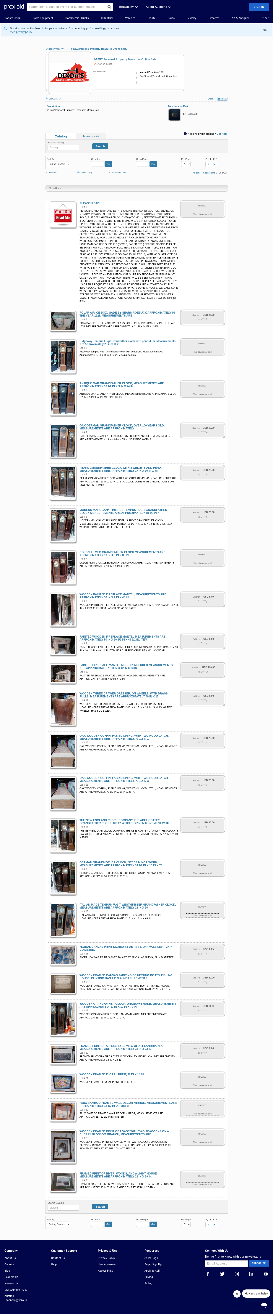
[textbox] (63, 147)
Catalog (61, 136)
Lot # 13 (83, 785)
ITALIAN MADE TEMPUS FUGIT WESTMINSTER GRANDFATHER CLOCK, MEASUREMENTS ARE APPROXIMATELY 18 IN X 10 (127, 906)
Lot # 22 (83, 1109)
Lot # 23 (83, 1138)
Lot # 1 (83, 319)
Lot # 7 (83, 559)
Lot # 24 (83, 1180)
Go (108, 164)
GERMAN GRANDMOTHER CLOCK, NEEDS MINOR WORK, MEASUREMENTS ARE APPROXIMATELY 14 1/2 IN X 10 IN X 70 (120, 864)
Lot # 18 (83, 953)
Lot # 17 (83, 1010)
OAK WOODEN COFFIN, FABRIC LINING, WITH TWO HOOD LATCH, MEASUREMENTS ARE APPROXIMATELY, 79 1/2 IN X (124, 737)
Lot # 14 (83, 827)
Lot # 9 (83, 643)
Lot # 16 (83, 911)
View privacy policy (21, 32)
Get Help (222, 133)
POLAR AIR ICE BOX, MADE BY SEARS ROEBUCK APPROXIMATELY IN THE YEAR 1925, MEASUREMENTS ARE (127, 314)
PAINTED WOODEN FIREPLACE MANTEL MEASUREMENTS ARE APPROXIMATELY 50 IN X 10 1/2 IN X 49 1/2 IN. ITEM (122, 638)
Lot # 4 (83, 432)
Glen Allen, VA (54, 99)
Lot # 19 (83, 982)
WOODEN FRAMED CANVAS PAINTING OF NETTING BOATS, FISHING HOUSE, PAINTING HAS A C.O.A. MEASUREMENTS (126, 977)
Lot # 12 (83, 742)
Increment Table (119, 172)
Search (100, 146)
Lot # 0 (83, 207)
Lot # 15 (83, 869)
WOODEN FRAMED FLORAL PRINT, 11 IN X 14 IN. (111, 1074)
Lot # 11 (83, 700)
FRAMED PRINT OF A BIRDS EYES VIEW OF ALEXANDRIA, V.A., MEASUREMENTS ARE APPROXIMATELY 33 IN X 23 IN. (121, 1047)
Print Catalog (86, 171)
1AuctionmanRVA (55, 48)
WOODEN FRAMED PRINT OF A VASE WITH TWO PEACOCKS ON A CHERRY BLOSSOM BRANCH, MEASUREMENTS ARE (124, 1133)
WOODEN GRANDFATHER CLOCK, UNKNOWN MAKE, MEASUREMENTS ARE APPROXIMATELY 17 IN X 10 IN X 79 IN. (127, 1005)
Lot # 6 (83, 517)
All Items (197, 173)
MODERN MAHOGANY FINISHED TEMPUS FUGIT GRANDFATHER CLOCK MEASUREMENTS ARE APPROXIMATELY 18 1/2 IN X (123, 511)
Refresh (52, 172)
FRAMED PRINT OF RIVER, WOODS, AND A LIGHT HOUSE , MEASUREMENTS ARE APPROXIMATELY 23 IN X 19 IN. (118, 1175)
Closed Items (209, 173)
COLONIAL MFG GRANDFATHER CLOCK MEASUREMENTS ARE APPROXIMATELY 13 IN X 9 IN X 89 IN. (122, 554)
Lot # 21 (83, 1078)
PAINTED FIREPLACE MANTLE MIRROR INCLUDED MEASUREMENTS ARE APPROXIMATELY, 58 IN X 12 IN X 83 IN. (126, 667)
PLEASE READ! (89, 203)
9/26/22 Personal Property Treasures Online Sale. (99, 48)
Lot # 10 (83, 672)
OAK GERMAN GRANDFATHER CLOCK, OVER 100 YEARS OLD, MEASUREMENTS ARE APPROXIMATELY (122, 427)
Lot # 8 (83, 601)
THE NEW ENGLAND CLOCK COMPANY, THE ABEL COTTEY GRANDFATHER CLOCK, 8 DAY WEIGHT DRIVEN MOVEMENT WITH (124, 822)
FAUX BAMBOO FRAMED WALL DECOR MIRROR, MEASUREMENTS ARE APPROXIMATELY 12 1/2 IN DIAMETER (128, 1104)
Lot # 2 (83, 348)
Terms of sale (91, 136)
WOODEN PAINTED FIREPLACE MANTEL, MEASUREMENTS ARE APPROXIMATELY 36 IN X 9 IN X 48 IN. (122, 596)
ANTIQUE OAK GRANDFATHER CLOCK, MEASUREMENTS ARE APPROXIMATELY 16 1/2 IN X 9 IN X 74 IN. (121, 385)
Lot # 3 (83, 390)
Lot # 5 (83, 474)
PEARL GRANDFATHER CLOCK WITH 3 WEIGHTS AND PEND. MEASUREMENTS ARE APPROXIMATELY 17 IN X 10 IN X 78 (120, 469)
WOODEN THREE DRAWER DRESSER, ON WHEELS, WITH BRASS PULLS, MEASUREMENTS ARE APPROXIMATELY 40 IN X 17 (123, 695)
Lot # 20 (83, 1053)
